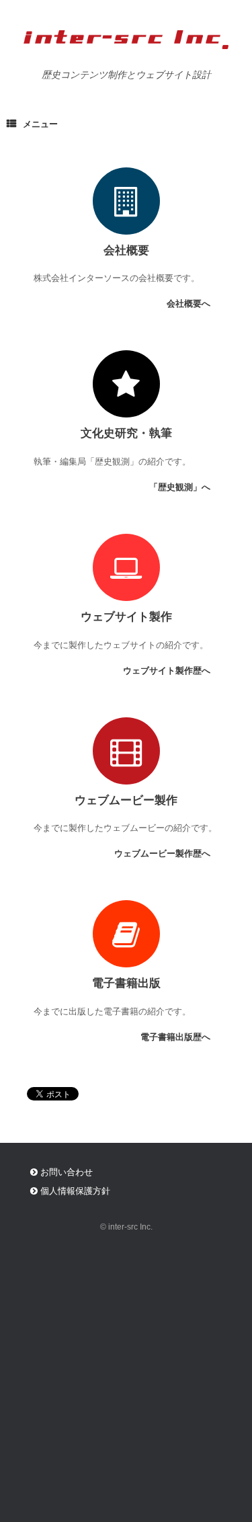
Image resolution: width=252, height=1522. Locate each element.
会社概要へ (190, 303)
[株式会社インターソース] (126, 39)
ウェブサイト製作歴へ (168, 671)
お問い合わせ (65, 1172)
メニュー (40, 124)
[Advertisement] (126, 1389)
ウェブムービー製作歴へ (163, 853)
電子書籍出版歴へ (176, 1037)
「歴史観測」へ (181, 487)
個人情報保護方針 (74, 1191)
